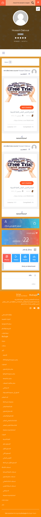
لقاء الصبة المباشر (7, 406)
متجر (3, 504)
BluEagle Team (31, 513)
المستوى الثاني (6, 453)
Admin (28, 116)
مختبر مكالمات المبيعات (9, 383)
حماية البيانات (5, 333)
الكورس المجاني (7, 458)
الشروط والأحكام (6, 328)
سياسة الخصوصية (6, 324)
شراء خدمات (5, 500)
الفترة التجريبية (6, 439)
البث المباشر (5, 397)
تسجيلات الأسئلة (6, 467)
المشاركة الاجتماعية (21, 138)
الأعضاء (5, 355)
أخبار (3, 350)
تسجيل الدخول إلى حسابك (13, 226)
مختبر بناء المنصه (7, 378)
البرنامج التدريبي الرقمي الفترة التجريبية (22, 112)
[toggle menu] (3, 53)
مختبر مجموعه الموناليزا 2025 (10, 360)
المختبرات (4, 364)
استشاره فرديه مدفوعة (9, 430)
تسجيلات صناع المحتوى (9, 476)
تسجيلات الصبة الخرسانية (9, 472)
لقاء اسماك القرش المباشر (10, 425)
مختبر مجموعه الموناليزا (9, 374)
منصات (4, 346)
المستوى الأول (7, 448)
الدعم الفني (6, 388)
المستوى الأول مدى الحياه (10, 462)
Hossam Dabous (24, 70)
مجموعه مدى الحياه (8, 402)
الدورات (4, 434)
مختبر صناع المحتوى (8, 369)
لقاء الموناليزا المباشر (8, 416)
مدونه (3, 341)
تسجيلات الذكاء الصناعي (9, 481)
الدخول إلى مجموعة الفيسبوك (11, 392)
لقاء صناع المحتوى (7, 411)
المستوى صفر (6, 444)
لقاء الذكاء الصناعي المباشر (10, 420)
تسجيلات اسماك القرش (9, 486)
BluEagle (16, 513)
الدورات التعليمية (6, 319)
